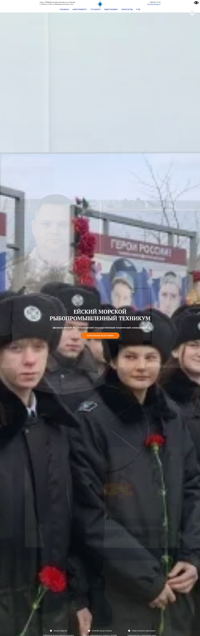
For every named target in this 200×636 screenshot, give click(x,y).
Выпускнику (111, 9)
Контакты (127, 9)
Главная (64, 9)
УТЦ (138, 9)
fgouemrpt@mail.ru (153, 4)
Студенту (95, 9)
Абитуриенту (79, 9)
